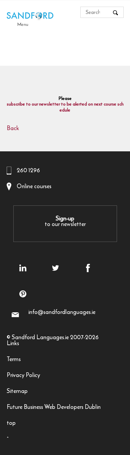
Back (13, 128)
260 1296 (28, 170)
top (11, 423)
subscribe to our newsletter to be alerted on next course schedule (65, 107)
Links (13, 344)
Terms (14, 359)
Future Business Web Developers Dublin (54, 407)
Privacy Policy (23, 375)
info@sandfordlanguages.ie (61, 312)
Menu (22, 24)
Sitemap (17, 391)
